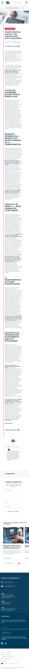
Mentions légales (5, 654)
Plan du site (4, 660)
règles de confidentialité (19, 667)
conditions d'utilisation (5, 668)
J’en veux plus (9, 563)
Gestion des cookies (6, 658)
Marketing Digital (10, 28)
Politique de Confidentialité (8, 656)
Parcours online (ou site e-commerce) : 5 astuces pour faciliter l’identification (12, 547)
